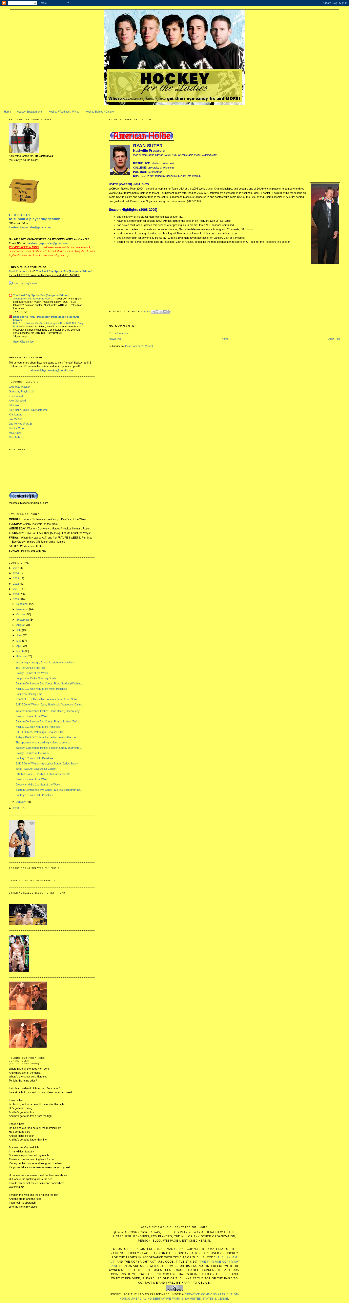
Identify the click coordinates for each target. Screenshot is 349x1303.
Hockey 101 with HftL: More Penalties (38, 726)
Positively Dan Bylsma (29, 694)
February (21, 656)
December (22, 603)
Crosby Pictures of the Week (32, 753)
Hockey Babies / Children (100, 111)
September (23, 619)
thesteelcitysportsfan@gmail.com (30, 227)
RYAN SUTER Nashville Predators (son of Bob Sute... (47, 699)
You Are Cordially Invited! (30, 667)
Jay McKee (15, 419)
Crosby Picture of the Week (32, 673)
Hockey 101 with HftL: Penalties (34, 758)
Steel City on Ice (19, 271)
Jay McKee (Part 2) (20, 423)
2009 (16, 599)
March (20, 651)
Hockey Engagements (30, 111)
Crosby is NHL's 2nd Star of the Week (38, 784)
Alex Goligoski (17, 400)
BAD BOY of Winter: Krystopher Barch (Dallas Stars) (47, 763)
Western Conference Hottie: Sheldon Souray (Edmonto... (49, 747)
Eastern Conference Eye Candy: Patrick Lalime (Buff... (48, 721)
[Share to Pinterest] (168, 312)
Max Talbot (15, 437)
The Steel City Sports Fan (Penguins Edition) (41, 295)
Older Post (334, 338)
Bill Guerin (15, 405)
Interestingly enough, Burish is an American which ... (46, 662)
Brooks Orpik (16, 428)
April (19, 645)
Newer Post (115, 338)
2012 (16, 583)
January (21, 801)
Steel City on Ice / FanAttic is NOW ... (33, 298)
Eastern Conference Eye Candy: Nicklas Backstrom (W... (49, 789)
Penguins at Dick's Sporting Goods (36, 678)
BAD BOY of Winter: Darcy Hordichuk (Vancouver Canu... (49, 704)
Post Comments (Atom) (139, 346)
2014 (16, 573)
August (20, 624)
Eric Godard (16, 396)
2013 (16, 578)
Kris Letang (15, 414)
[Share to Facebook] (165, 312)
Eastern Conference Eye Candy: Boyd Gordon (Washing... (50, 683)
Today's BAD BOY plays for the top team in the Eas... (47, 737)
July (19, 630)
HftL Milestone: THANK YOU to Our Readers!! (43, 774)
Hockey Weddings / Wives (63, 111)
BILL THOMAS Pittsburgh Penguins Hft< (39, 732)
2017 (16, 567)
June (19, 635)
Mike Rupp (15, 432)
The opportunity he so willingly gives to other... (43, 742)
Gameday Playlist (19, 386)
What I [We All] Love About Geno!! (36, 768)
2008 (16, 808)
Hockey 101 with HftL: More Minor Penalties (41, 688)
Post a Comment (119, 333)
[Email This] (153, 312)
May (19, 640)
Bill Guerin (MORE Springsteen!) (28, 409)
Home (7, 111)
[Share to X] (161, 312)
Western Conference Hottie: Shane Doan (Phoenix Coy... (49, 711)
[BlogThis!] (157, 312)
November (22, 609)
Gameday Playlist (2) (21, 391)
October (21, 614)
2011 (16, 588)
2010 (16, 594)
